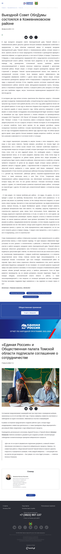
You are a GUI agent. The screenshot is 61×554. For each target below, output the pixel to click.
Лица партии (25, 506)
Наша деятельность (12, 7)
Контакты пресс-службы (28, 508)
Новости (21, 7)
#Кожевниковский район (31, 296)
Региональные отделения (48, 506)
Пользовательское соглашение (30, 536)
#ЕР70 (30, 495)
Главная (4, 7)
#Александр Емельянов (17, 293)
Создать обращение (30, 313)
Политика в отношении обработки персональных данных (30, 539)
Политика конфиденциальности (30, 537)
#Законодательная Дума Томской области (39, 293)
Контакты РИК (7, 508)
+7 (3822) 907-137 (30, 514)
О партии (5, 506)
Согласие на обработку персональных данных (30, 540)
